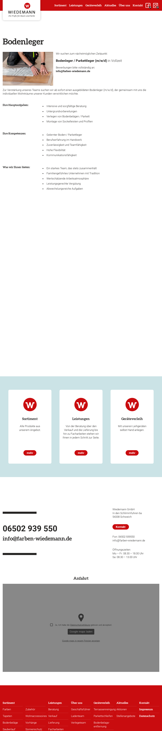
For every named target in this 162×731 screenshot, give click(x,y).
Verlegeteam (78, 722)
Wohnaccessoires (36, 716)
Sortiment (9, 703)
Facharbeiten (56, 729)
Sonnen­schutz (33, 729)
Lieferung (53, 722)
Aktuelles (122, 703)
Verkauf (52, 716)
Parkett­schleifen (103, 716)
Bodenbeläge (10, 722)
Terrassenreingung (105, 709)
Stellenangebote (125, 716)
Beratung (53, 709)
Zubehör (30, 709)
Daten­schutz (147, 716)
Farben (7, 709)
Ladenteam (77, 716)
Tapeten (7, 716)
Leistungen (55, 703)
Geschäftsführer (80, 709)
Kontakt (144, 703)
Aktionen (121, 709)
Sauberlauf (9, 729)
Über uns (76, 703)
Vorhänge (31, 722)
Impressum (146, 709)
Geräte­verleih (102, 703)
